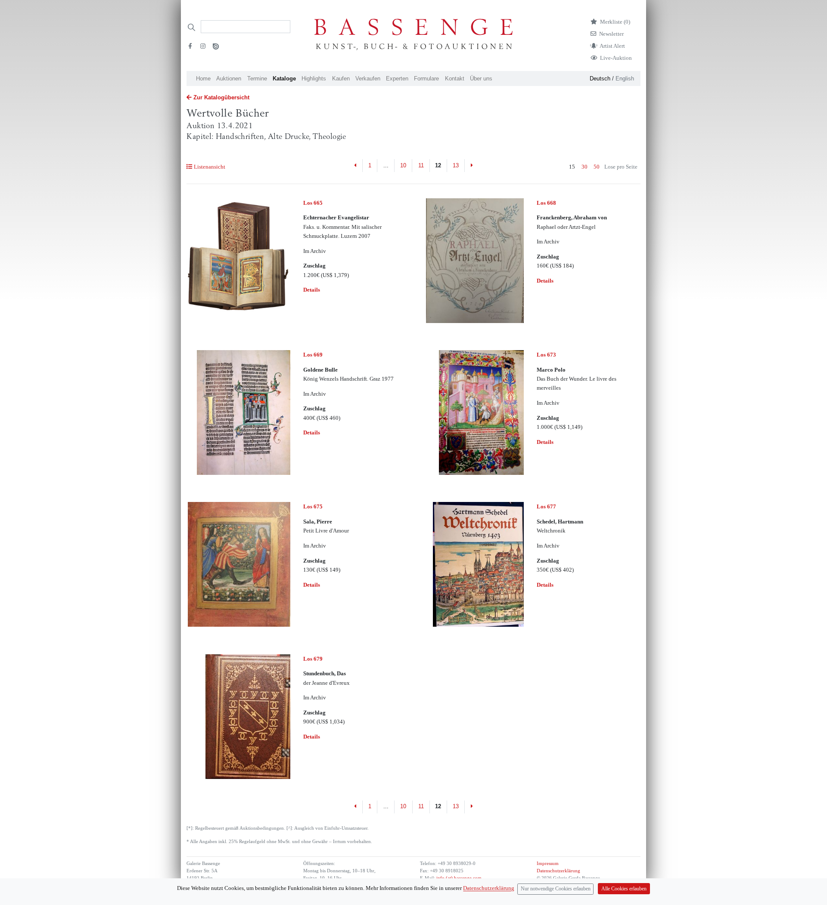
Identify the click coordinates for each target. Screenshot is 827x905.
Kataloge (284, 78)
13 (456, 165)
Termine (257, 78)
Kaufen (341, 78)
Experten (397, 78)
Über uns (481, 78)
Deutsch (600, 78)
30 (584, 166)
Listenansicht (209, 166)
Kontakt (454, 78)
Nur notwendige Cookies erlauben (556, 889)
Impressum (548, 863)
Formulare (426, 78)
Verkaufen (367, 78)
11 (421, 165)
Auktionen (228, 78)
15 (572, 166)
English (625, 78)
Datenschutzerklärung (558, 870)
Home (203, 78)
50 (597, 166)
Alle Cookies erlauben (624, 889)
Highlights (314, 78)
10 (403, 165)
